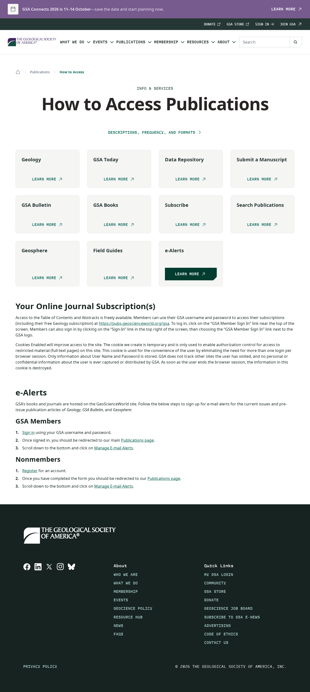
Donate (210, 24)
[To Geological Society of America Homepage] (32, 42)
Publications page (137, 440)
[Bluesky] (71, 604)
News (118, 625)
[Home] (18, 72)
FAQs (118, 634)
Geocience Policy (133, 608)
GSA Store (235, 24)
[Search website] (296, 42)
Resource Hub (128, 617)
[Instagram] (60, 604)
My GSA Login (218, 574)
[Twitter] (49, 604)
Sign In (262, 24)
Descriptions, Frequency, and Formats (151, 132)
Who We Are (126, 574)
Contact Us (216, 642)
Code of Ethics (221, 634)
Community (215, 582)
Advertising (217, 625)
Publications (130, 42)
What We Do (72, 42)
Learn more (283, 9)
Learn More (187, 274)
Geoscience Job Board (228, 608)
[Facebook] (27, 604)
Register (30, 470)
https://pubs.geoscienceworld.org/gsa (134, 323)
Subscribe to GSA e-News (232, 617)
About (223, 42)
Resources (198, 42)
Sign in (28, 432)
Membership (166, 42)
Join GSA (287, 24)
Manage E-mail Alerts (113, 448)
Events (100, 42)
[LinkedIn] (38, 604)
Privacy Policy (40, 666)
